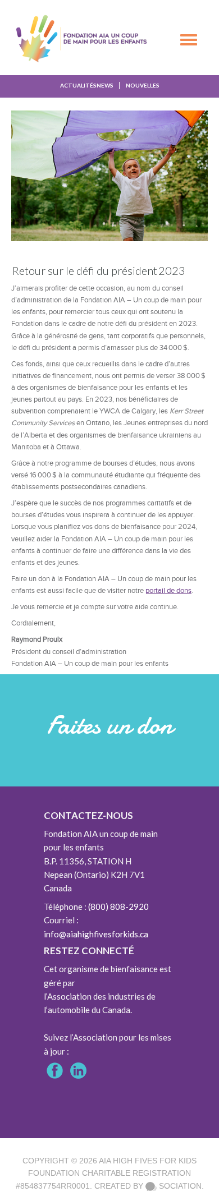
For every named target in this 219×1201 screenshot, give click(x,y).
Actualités (78, 85)
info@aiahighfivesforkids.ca (96, 934)
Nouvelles (142, 85)
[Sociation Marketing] (151, 1185)
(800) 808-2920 (118, 906)
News (105, 85)
